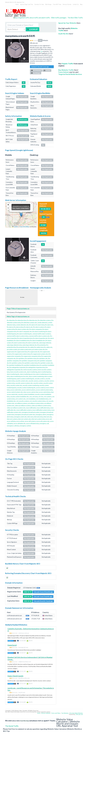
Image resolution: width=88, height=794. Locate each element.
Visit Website (37, 70)
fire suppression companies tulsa (31, 356)
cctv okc (40, 396)
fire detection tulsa (20, 320)
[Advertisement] (70, 47)
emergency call (44, 423)
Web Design (48, 4)
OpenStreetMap (24, 226)
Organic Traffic (67, 64)
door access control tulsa (43, 392)
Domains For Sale (39, 4)
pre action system (12, 349)
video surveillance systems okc (16, 408)
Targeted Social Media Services (70, 74)
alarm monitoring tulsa (44, 372)
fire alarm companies (36, 329)
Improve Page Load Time (26, 4)
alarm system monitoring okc (25, 378)
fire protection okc (22, 347)
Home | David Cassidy (15, 676)
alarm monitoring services (28, 374)
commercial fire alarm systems (42, 334)
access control (40, 387)
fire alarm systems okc (22, 329)
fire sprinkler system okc (45, 363)
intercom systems (12, 419)
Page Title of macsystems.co (18, 309)
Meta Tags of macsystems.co (18, 316)
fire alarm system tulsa (18, 343)
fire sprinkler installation (14, 365)
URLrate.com (79, 714)
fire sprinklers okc (42, 358)
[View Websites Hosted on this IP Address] (41, 211)
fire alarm (32, 325)
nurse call (49, 419)
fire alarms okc (28, 327)
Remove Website (45, 713)
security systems (40, 378)
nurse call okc (20, 421)
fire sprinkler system (16, 363)
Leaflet (15, 226)
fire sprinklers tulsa (30, 358)
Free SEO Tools (57, 4)
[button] (21, 214)
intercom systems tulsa (38, 419)
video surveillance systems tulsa (41, 405)
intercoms (30, 417)
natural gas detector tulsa (14, 345)
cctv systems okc (21, 399)
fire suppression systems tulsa (21, 354)
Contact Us (76, 4)
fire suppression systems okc (39, 354)
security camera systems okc (24, 383)
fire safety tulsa (38, 347)
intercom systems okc (24, 419)
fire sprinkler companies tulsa (28, 361)
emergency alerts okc (20, 417)
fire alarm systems (38, 327)
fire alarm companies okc (24, 331)
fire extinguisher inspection (18, 367)
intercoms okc (48, 417)
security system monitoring (31, 385)
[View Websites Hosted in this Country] (48, 217)
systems (41, 381)
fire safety (31, 347)
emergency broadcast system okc (25, 414)
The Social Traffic (12, 726)
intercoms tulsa (38, 417)
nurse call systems (30, 421)
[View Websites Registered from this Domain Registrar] (38, 588)
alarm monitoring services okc (19, 376)
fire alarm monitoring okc (24, 334)
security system (38, 383)
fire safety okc (48, 347)
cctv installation (30, 399)
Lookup (33, 29)
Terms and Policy (55, 713)
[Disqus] (43, 764)
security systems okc (22, 381)
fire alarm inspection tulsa (25, 338)
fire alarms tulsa (18, 327)
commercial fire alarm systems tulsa (17, 336)
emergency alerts (41, 414)
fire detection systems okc (29, 322)
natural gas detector (45, 343)
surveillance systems (21, 403)
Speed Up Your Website (67, 23)
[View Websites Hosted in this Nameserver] (27, 615)
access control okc (15, 390)
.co (41, 51)
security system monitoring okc (26, 387)
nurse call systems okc (43, 421)
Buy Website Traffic (66, 70)
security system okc (16, 385)
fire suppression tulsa (21, 352)
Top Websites (64, 713)
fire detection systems (44, 320)
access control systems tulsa (44, 390)
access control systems (28, 390)
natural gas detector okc (30, 345)
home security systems (30, 370)
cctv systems (48, 396)
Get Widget (36, 73)
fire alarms (10, 327)
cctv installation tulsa (42, 399)
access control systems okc (15, 392)
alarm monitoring (32, 372)
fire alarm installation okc (37, 340)
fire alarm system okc (32, 343)
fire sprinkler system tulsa (30, 363)
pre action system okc (38, 349)
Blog (81, 4)
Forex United (63, 72)
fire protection (41, 345)
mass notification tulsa (43, 408)
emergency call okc (25, 426)
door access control (29, 392)
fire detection (11, 320)
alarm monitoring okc (13, 374)
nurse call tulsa (11, 421)
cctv (30, 396)
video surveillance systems (23, 405)
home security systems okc (18, 372)
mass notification (31, 408)
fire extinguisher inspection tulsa (35, 367)
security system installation (26, 394)
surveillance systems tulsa (36, 403)
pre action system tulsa (25, 349)
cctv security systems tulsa (38, 401)
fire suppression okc (34, 352)
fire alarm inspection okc (40, 338)
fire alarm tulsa (40, 325)
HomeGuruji (12, 645)
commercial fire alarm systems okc (39, 336)
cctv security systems (22, 401)
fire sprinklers (20, 358)
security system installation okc (19, 396)
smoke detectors (43, 322)
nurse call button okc (20, 423)
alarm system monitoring (36, 376)
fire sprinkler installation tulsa (30, 365)
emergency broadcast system (30, 412)
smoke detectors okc (22, 325)
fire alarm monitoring (39, 331)
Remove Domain (67, 4)
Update (47, 70)
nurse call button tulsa (32, 423)
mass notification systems (24, 410)
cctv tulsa (35, 396)
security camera (33, 381)
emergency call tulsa (13, 426)
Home (17, 4)
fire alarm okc (49, 325)
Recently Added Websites (76, 713)
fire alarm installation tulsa (22, 340)
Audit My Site (63, 34)
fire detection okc (32, 320)
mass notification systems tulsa (41, 410)
